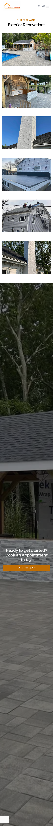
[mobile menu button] (48, 6)
